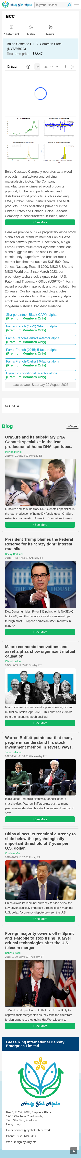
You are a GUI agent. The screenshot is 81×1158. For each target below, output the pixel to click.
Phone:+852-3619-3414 (21, 1136)
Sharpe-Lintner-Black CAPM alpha (31, 316)
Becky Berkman (14, 554)
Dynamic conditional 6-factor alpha (31, 375)
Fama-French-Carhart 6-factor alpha (32, 363)
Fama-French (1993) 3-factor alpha (31, 328)
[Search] (69, 5)
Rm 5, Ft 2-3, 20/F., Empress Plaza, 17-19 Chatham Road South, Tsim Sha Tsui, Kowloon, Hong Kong (29, 1118)
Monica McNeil (13, 451)
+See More (40, 222)
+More (72, 426)
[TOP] (73, 1150)
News (50, 34)
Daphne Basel (13, 952)
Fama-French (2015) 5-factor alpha (31, 351)
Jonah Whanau (13, 752)
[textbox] (53, 5)
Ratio (31, 34)
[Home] (17, 4)
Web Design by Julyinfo (21, 1142)
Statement (11, 34)
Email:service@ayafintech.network (28, 1130)
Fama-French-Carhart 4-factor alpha (32, 340)
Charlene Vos (12, 853)
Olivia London (13, 661)
